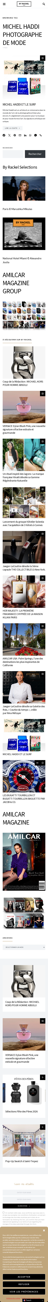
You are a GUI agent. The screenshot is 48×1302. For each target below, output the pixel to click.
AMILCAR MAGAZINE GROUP (16, 283)
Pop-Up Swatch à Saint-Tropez (21, 1161)
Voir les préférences (24, 1291)
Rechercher (8, 148)
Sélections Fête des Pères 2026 (21, 1111)
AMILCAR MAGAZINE (16, 818)
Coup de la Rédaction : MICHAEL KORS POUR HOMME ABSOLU (23, 383)
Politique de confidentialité (31, 1298)
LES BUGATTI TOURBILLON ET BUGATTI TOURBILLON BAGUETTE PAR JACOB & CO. (24, 799)
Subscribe (23, 1206)
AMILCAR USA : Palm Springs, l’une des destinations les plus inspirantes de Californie (23, 662)
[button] (44, 1230)
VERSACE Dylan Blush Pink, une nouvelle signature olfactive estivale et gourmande (24, 429)
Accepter (24, 1277)
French (28, 1300)
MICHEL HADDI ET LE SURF (19, 104)
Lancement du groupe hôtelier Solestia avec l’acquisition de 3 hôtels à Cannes (23, 523)
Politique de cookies (13, 1298)
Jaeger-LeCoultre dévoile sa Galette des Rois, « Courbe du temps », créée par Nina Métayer (24, 710)
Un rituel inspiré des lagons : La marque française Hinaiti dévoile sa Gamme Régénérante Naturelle (23, 477)
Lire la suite (11, 128)
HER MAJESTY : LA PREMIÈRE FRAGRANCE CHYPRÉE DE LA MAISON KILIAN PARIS (23, 614)
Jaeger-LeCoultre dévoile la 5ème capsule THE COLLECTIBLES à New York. (24, 567)
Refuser (24, 1284)
